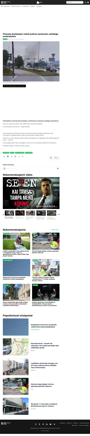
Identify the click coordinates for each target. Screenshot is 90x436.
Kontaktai (39, 6)
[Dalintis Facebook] (8, 156)
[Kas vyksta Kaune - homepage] (7, 2)
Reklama (32, 6)
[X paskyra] (36, 424)
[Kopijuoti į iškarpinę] (19, 156)
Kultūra (6, 234)
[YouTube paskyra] (50, 424)
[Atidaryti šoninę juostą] (2, 6)
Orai (34, 234)
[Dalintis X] (11, 156)
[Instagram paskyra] (43, 424)
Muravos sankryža (20, 152)
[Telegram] (15, 156)
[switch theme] (85, 2)
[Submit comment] (57, 168)
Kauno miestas (8, 260)
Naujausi (75, 423)
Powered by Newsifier (45, 430)
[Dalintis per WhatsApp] (4, 156)
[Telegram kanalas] (54, 424)
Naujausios (6, 6)
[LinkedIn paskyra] (47, 424)
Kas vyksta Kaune (20, 39)
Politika (6, 285)
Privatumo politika (84, 425)
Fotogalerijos (25, 6)
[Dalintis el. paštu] (22, 156)
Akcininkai (74, 425)
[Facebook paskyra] (39, 424)
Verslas (35, 260)
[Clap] (50, 158)
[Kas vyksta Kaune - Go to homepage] (7, 423)
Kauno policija (29, 152)
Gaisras (12, 152)
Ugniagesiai (6, 152)
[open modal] (88, 2)
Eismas (5, 39)
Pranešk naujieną (15, 6)
